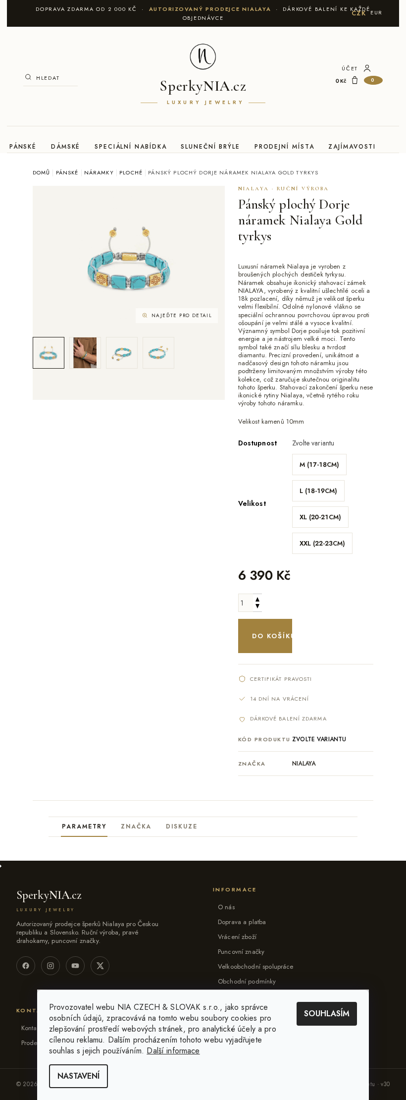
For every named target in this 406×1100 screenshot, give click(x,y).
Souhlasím (327, 1013)
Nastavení (78, 1076)
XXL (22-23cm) (322, 543)
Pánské (23, 146)
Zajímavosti (352, 146)
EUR (376, 12)
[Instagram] (50, 965)
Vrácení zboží (237, 936)
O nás (226, 907)
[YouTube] (75, 965)
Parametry (84, 826)
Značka (136, 826)
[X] (100, 965)
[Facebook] (25, 965)
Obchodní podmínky (247, 981)
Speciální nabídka (131, 146)
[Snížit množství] (257, 607)
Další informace (173, 1050)
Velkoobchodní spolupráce (256, 966)
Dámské (66, 146)
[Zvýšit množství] (257, 598)
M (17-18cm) (319, 464)
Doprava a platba (242, 922)
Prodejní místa (284, 146)
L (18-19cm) (318, 490)
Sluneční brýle (210, 146)
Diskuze (181, 826)
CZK (359, 13)
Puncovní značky (241, 951)
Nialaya (303, 763)
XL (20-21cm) (320, 517)
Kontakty (33, 1028)
